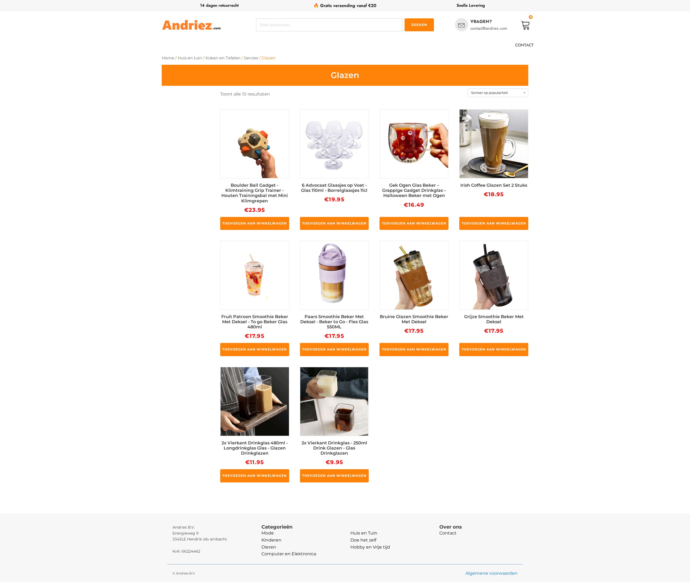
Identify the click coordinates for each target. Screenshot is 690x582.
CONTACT (524, 45)
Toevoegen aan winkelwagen (254, 223)
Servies (251, 58)
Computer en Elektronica (288, 553)
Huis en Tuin (363, 533)
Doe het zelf (363, 540)
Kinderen (271, 540)
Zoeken (419, 25)
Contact (448, 533)
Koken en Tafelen (222, 58)
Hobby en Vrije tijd (370, 547)
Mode (267, 533)
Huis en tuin (190, 58)
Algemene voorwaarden (491, 573)
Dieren (268, 547)
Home (168, 58)
